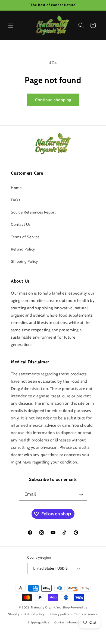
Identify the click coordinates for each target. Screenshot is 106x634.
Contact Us (21, 224)
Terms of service (86, 614)
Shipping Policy (24, 261)
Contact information (68, 622)
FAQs (15, 199)
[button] (11, 25)
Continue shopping (53, 99)
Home (16, 187)
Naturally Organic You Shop (50, 607)
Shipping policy (38, 622)
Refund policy (34, 614)
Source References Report (33, 212)
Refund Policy (23, 249)
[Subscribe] (81, 494)
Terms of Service (25, 236)
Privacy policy (59, 614)
